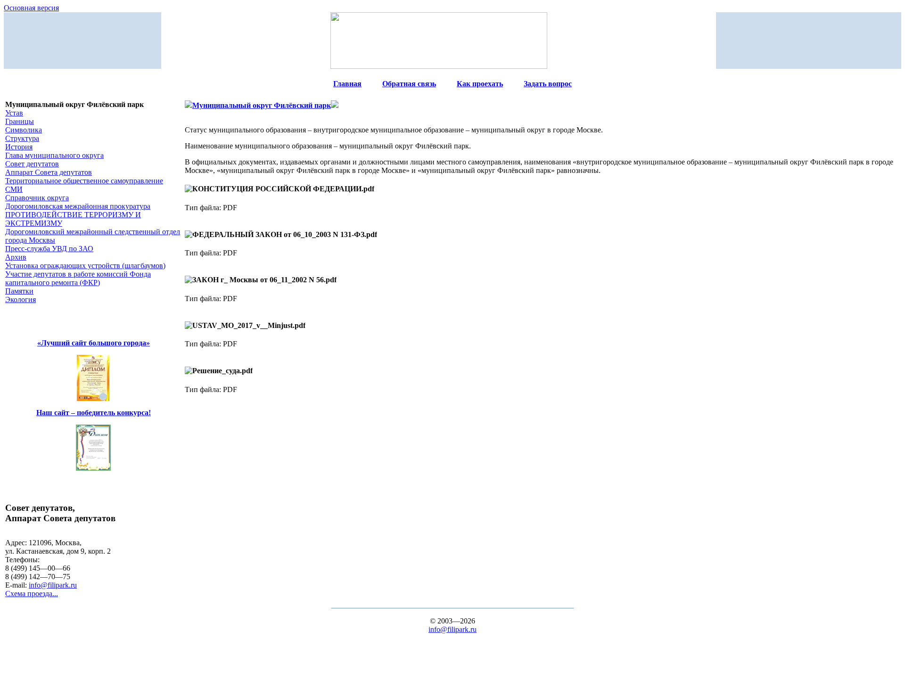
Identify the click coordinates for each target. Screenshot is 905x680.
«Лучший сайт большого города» (93, 343)
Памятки (19, 291)
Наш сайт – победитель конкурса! (93, 413)
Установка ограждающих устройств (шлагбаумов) (85, 266)
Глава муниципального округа (54, 155)
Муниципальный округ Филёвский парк (261, 105)
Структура (22, 138)
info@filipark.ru (53, 585)
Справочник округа (37, 198)
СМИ (14, 189)
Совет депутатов (32, 164)
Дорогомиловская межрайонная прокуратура (77, 206)
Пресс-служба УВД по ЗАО (49, 249)
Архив (15, 257)
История (19, 147)
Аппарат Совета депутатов (48, 172)
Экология (20, 299)
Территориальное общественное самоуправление (84, 181)
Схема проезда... (31, 594)
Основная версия (31, 8)
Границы (19, 121)
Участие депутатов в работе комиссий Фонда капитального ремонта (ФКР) (78, 278)
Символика (23, 130)
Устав (14, 113)
